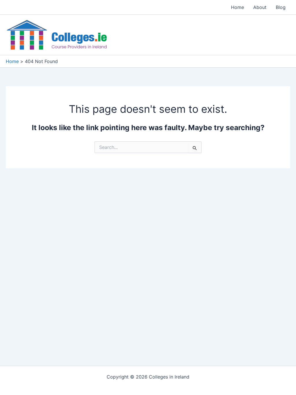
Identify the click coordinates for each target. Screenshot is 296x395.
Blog (281, 7)
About (260, 7)
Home (237, 7)
